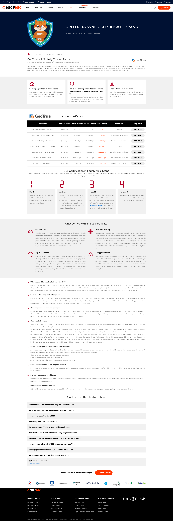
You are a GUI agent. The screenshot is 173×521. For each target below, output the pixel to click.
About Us (95, 8)
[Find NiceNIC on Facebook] (123, 499)
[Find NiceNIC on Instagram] (133, 499)
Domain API (31, 508)
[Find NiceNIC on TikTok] (143, 499)
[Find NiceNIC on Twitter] (126, 499)
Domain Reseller (33, 505)
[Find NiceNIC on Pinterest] (130, 499)
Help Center (102, 502)
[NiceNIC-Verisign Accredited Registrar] (40, 483)
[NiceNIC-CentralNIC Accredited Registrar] (92, 483)
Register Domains (33, 502)
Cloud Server (55, 505)
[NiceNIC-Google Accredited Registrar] (129, 483)
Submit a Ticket (105, 473)
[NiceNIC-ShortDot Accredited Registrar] (142, 483)
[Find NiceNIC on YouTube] (136, 499)
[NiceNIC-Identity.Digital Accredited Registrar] (77, 483)
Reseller (83, 7)
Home (28, 8)
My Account (164, 8)
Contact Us (102, 508)
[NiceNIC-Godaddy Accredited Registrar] (63, 483)
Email (50, 8)
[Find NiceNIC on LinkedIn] (140, 499)
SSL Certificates (37, 54)
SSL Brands (49, 54)
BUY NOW (138, 130)
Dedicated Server (57, 502)
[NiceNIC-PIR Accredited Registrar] (105, 483)
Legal (76, 512)
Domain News (80, 505)
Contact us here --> (35, 464)
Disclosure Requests (86, 512)
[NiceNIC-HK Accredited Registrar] (52, 483)
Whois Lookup (32, 512)
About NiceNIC (80, 502)
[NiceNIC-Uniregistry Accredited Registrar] (116, 483)
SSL (71, 8)
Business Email (56, 512)
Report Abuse (103, 512)
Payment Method (81, 508)
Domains (38, 8)
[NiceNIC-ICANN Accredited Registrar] (29, 483)
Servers (60, 8)
